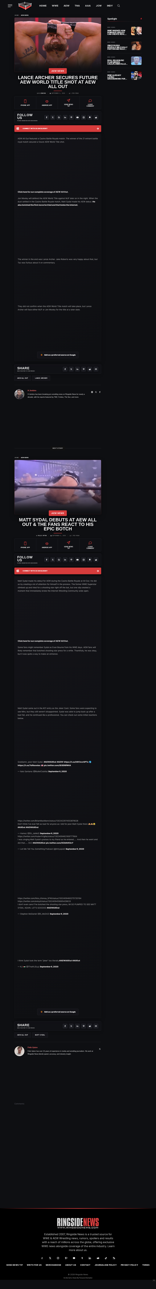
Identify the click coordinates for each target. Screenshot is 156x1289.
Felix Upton (42, 535)
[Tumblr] (82, 1258)
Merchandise (53, 1265)
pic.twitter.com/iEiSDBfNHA (57, 765)
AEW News (25, 15)
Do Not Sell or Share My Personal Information (78, 1278)
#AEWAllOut (50, 762)
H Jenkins (42, 93)
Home (43, 5)
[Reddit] (96, 117)
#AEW (60, 762)
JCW (99, 5)
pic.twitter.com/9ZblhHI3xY (59, 843)
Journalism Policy (106, 1265)
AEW (66, 5)
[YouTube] (77, 117)
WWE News (111, 27)
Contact (85, 1265)
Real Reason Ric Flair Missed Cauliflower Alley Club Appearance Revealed (117, 62)
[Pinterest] (71, 117)
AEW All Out (22, 378)
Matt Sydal (40, 1035)
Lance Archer (41, 378)
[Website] (92, 392)
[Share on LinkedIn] (77, 369)
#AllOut (21, 827)
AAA (88, 5)
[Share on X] (71, 369)
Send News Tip (14, 1265)
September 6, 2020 (57, 771)
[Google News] (59, 117)
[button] (118, 5)
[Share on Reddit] (89, 369)
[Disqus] (57, 1142)
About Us (70, 1265)
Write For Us (34, 1265)
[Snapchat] (89, 117)
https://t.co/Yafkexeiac (29, 765)
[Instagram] (83, 117)
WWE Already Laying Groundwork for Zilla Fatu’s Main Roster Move (116, 77)
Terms (146, 1265)
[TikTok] (106, 1258)
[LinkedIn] (65, 117)
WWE (55, 5)
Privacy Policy (129, 1265)
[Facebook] (46, 117)
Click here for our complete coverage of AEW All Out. (43, 192)
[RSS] (114, 1258)
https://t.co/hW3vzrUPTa (76, 762)
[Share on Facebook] (65, 369)
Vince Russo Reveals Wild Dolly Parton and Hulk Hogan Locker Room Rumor (117, 47)
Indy (110, 5)
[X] (52, 117)
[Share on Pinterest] (83, 369)
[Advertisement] (35, 286)
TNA (77, 5)
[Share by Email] (96, 369)
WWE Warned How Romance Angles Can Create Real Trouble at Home (116, 32)
